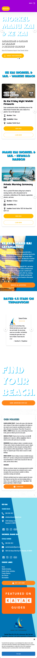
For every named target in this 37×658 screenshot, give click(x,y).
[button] (34, 639)
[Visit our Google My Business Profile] (7, 529)
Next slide (34, 30)
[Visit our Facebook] (4, 529)
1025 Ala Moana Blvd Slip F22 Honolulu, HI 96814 (18, 551)
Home (3, 567)
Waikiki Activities (6, 569)
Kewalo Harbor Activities (8, 571)
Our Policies (5, 575)
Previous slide (2, 30)
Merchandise (5, 577)
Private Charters (6, 573)
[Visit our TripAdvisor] (15, 529)
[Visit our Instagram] (11, 529)
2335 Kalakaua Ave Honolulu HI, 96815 (10, 522)
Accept (18, 653)
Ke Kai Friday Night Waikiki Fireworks (18, 103)
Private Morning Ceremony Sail (18, 186)
